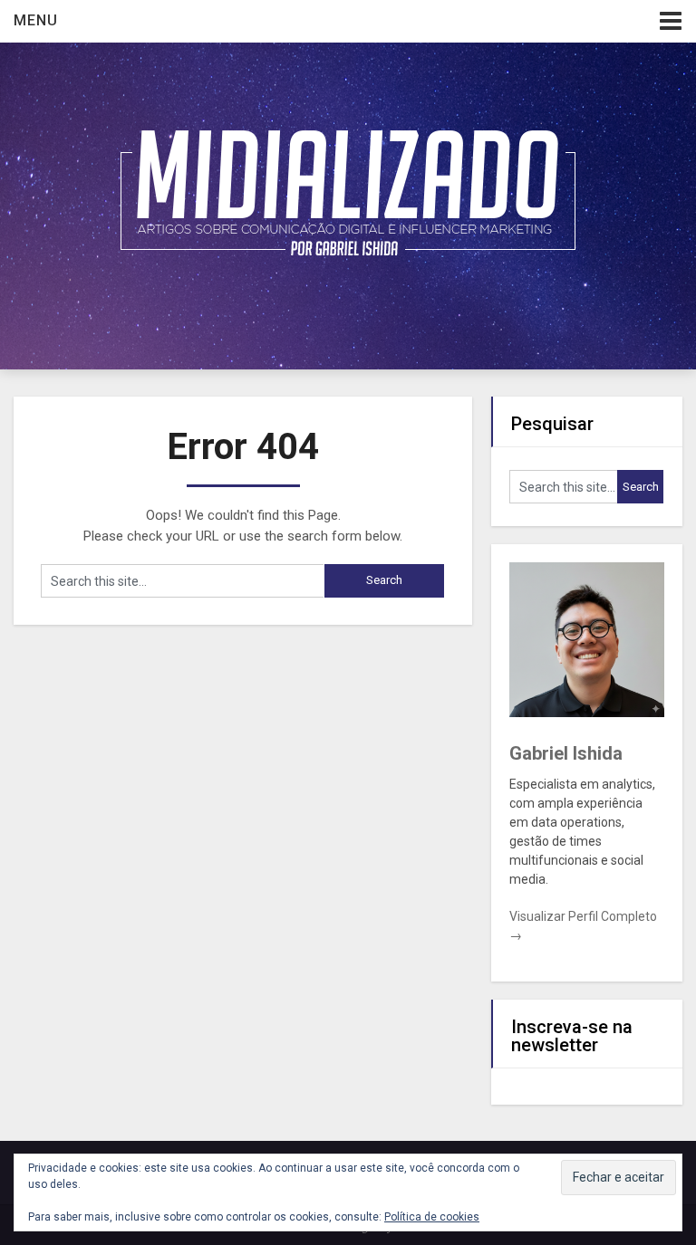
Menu (36, 20)
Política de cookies (431, 1217)
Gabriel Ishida (566, 753)
